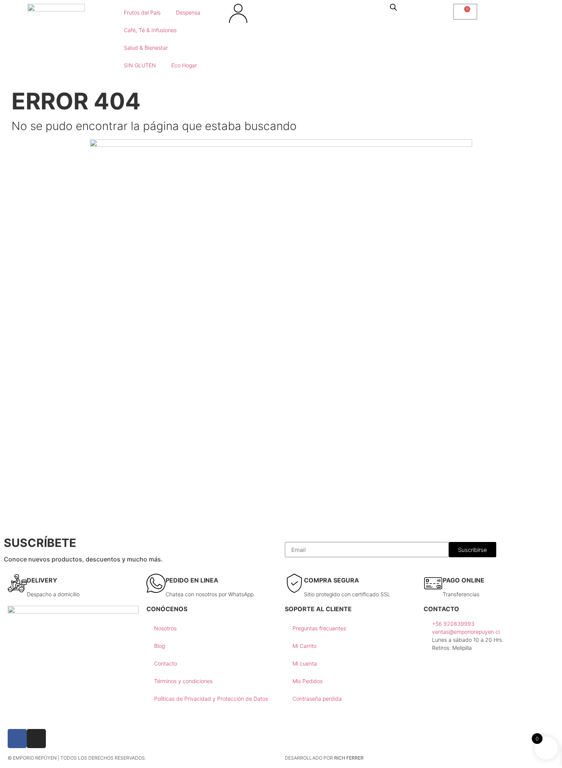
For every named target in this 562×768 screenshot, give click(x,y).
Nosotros (165, 628)
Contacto (165, 663)
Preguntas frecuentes (319, 628)
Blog (159, 646)
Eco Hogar (184, 65)
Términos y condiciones (183, 681)
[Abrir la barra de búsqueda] (393, 7)
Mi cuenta (304, 663)
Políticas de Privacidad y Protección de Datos (211, 698)
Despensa (188, 12)
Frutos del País (142, 12)
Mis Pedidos (307, 681)
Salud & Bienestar (146, 47)
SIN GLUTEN (140, 65)
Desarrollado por (324, 758)
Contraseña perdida (317, 698)
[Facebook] (17, 738)
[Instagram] (36, 738)
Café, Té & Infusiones (150, 30)
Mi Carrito (304, 646)
